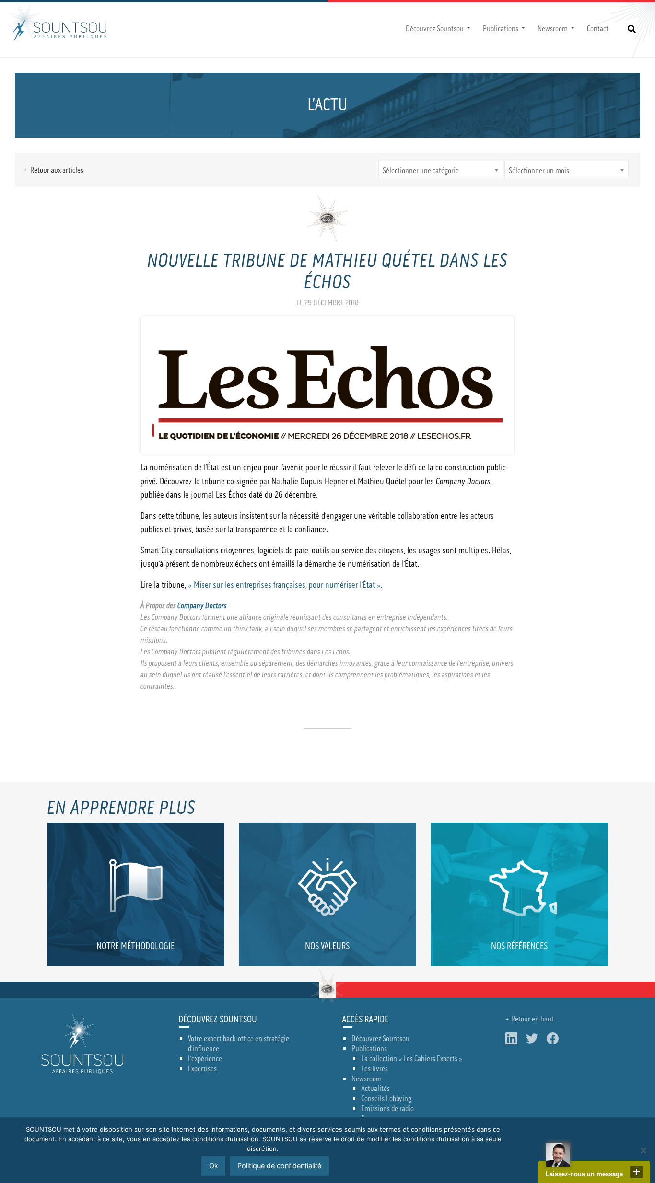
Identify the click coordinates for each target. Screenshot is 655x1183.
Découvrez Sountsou (435, 29)
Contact (597, 29)
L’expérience (205, 1059)
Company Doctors (202, 606)
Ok (213, 1165)
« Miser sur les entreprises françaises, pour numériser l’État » (284, 585)
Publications (500, 29)
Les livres (374, 1069)
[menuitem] (436, 29)
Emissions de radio (387, 1108)
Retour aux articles (56, 170)
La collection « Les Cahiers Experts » (411, 1059)
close (636, 1172)
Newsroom (553, 29)
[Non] (643, 1150)
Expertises (202, 1069)
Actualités (375, 1088)
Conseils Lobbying (386, 1098)
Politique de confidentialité (279, 1165)
